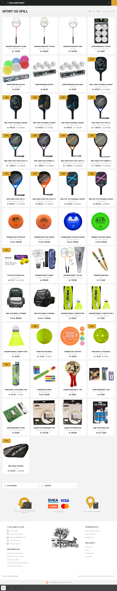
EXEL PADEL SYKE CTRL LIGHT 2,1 (44, 199)
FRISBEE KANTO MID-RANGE (44, 237)
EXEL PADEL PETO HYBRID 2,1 (101, 161)
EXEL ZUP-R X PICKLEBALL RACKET (72, 199)
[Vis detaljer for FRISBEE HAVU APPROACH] (15, 221)
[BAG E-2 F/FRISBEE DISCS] (15, 297)
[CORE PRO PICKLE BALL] (44, 335)
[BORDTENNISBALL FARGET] (15, 68)
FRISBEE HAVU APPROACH (16, 237)
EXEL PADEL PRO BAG (15, 466)
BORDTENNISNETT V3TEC (16, 428)
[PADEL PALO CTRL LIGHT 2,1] (15, 145)
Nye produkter (90, 534)
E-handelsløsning (54, 582)
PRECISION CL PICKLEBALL (101, 351)
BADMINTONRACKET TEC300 (16, 46)
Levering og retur (13, 560)
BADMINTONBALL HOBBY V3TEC (16, 351)
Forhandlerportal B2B (14, 566)
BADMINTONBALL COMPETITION (72, 313)
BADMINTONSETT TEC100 (73, 275)
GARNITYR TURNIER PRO (72, 428)
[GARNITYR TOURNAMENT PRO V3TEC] (44, 412)
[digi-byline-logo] (47, 582)
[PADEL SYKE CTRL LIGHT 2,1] (44, 183)
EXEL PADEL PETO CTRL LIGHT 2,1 (72, 161)
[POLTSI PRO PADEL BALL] (15, 259)
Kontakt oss (89, 537)
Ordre (87, 550)
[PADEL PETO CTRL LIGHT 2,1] (72, 145)
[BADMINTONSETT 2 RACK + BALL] (72, 259)
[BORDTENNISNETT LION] (101, 374)
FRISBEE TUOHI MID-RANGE (101, 237)
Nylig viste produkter (92, 531)
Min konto (88, 547)
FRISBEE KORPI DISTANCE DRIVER (72, 237)
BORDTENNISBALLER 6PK (16, 84)
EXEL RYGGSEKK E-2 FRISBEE (16, 313)
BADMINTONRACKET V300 (72, 46)
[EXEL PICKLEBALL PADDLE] (101, 68)
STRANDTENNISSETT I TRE (72, 390)
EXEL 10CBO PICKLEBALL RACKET (101, 84)
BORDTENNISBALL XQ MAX (101, 46)
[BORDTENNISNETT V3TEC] (15, 412)
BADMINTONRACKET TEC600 (44, 46)
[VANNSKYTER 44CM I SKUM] (44, 374)
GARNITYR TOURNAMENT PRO (44, 428)
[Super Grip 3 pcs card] (101, 412)
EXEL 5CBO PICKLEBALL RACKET (44, 123)
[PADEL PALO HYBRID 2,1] (44, 145)
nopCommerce (13, 576)
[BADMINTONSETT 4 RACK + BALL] (44, 259)
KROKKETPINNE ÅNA (101, 275)
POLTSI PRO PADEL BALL (16, 275)
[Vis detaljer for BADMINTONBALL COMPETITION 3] (101, 297)
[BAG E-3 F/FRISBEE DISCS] (44, 297)
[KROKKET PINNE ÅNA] (101, 259)
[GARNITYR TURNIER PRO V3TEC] (72, 412)
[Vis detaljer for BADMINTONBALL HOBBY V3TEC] (15, 335)
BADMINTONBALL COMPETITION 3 (101, 313)
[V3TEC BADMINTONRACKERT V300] (72, 30)
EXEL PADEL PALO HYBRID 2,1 (44, 161)
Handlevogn (89, 553)
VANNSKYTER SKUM (44, 390)
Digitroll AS (68, 582)
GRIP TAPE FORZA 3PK (101, 428)
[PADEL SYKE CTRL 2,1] (15, 183)
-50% (92, 59)
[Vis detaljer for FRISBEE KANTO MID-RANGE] (44, 221)
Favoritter (88, 556)
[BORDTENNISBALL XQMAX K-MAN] (101, 30)
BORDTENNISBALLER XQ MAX (72, 84)
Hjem (90, 11)
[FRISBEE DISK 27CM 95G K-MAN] (72, 335)
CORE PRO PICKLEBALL (44, 351)
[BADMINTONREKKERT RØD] (15, 30)
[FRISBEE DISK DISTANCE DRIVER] (72, 221)
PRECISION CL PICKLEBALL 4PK (16, 390)
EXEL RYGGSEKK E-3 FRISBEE (44, 313)
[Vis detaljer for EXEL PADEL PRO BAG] (15, 450)
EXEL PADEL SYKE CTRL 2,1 (16, 199)
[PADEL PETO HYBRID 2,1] (101, 145)
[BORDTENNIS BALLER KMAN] (44, 68)
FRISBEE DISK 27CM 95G (72, 351)
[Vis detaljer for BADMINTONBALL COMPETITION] (72, 297)
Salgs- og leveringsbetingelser (17, 563)
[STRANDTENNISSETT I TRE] (72, 374)
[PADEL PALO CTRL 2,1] (101, 107)
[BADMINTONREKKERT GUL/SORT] (44, 30)
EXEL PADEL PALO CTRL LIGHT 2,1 (16, 161)
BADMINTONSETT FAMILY (44, 275)
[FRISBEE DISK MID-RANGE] (101, 221)
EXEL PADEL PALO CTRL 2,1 (101, 123)
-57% (92, 97)
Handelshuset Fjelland (15, 553)
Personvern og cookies (15, 556)
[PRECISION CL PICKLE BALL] (101, 335)
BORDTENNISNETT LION (101, 390)
